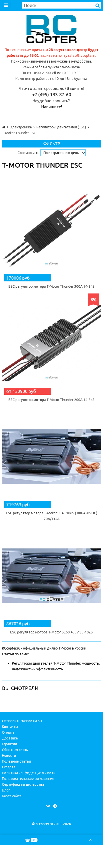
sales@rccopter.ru (82, 56)
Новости (9, 756)
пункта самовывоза (64, 67)
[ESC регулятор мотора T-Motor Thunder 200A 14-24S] (51, 343)
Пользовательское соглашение (28, 779)
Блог (6, 790)
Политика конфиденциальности (29, 773)
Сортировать (29, 153)
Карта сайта (12, 796)
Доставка (10, 738)
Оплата (8, 732)
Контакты (10, 727)
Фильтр (51, 143)
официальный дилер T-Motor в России (54, 648)
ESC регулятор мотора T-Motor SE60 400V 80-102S (51, 632)
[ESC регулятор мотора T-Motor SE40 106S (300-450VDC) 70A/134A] (51, 456)
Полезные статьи (16, 761)
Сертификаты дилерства (23, 784)
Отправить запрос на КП (22, 721)
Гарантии (9, 744)
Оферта (8, 767)
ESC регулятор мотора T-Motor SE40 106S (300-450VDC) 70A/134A (51, 516)
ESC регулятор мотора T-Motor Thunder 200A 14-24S (51, 400)
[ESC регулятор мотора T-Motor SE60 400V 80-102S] (51, 575)
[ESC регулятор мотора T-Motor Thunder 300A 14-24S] (51, 230)
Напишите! (51, 107)
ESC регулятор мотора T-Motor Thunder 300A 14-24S (51, 286)
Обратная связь (15, 750)
